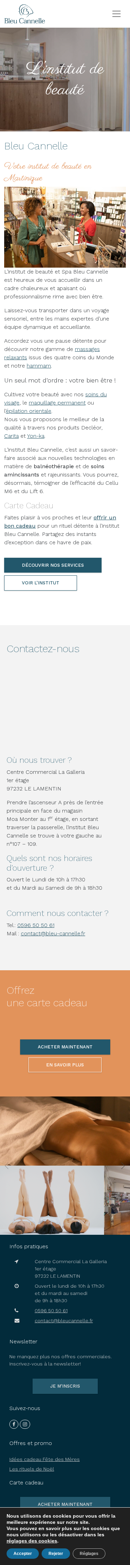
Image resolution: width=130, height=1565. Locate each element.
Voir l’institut (40, 582)
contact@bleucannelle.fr (64, 1320)
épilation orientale (28, 411)
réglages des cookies (32, 1541)
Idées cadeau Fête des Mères (44, 1459)
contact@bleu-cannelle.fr (53, 933)
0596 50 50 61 (35, 925)
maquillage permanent (57, 402)
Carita (11, 436)
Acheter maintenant (65, 1046)
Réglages (89, 1553)
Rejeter (56, 1553)
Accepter (23, 1553)
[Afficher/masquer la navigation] (116, 14)
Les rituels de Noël (31, 1469)
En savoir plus (65, 1064)
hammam (39, 365)
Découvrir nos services (53, 565)
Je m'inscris (65, 1386)
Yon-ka (35, 436)
